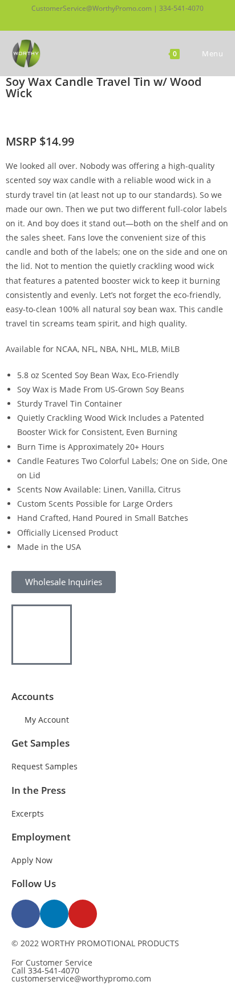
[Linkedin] (54, 914)
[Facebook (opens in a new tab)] (97, 20)
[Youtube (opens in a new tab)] (122, 20)
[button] (28, 117)
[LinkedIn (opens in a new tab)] (109, 20)
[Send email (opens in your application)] (136, 20)
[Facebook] (25, 914)
